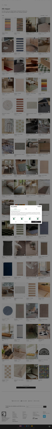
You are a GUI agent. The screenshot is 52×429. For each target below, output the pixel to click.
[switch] (22, 219)
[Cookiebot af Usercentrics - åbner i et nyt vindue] (38, 206)
